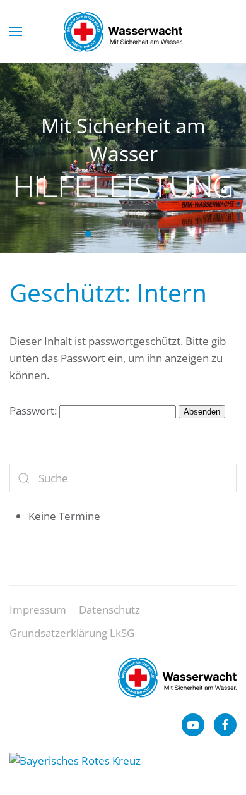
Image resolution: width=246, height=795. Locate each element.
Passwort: (34, 410)
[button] (15, 31)
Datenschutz (109, 609)
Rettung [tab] (116, 234)
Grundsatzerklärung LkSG (71, 633)
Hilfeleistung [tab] (88, 234)
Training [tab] (130, 234)
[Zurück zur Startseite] (123, 31)
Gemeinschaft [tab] (144, 234)
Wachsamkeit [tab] (102, 234)
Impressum (37, 609)
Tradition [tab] (158, 234)
